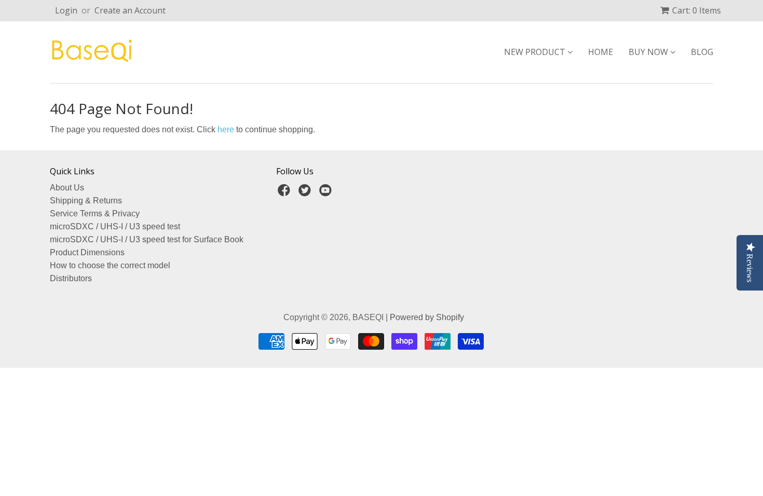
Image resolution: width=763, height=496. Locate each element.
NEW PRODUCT (535, 52)
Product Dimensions (87, 252)
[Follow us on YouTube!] (327, 193)
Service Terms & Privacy (95, 213)
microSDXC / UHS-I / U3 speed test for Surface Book (146, 239)
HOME (600, 52)
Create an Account (130, 10)
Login (66, 10)
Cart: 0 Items (696, 10)
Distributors (71, 278)
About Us (67, 187)
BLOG (702, 52)
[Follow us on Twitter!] (306, 193)
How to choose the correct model (110, 265)
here (225, 129)
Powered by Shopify (427, 317)
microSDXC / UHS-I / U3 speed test (115, 226)
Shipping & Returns (86, 200)
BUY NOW (649, 52)
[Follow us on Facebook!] (285, 193)
